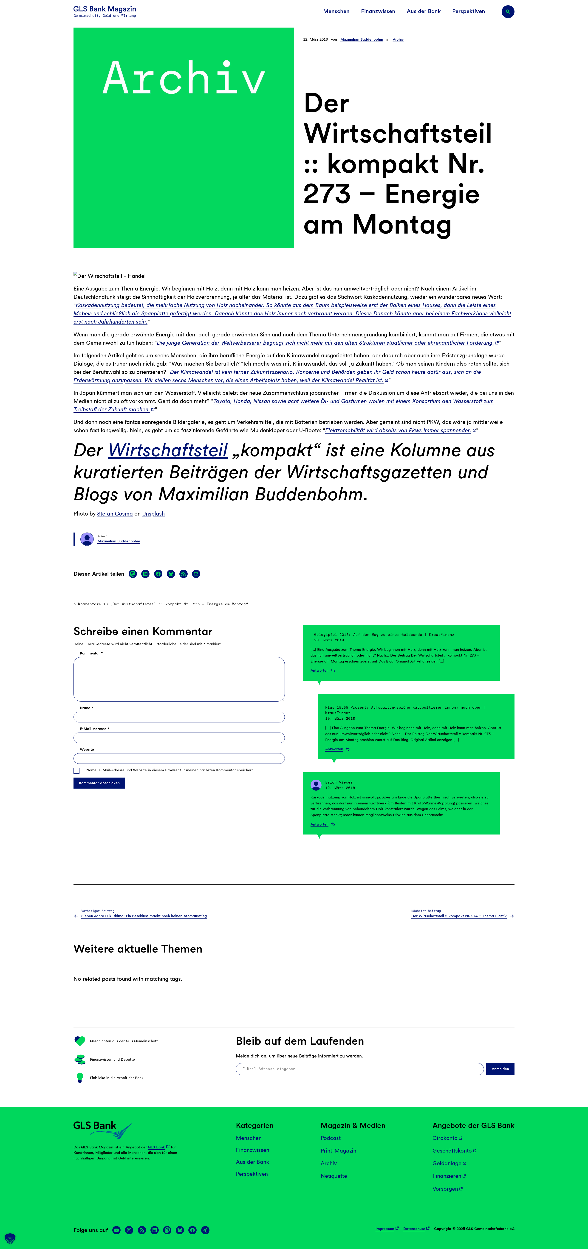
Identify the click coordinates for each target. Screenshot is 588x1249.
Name (86, 708)
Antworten (319, 670)
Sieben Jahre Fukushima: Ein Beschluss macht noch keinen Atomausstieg (144, 916)
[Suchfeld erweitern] (508, 11)
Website (87, 749)
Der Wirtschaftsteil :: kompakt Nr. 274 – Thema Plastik (459, 916)
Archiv (398, 39)
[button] (10, 1239)
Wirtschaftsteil (168, 450)
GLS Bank (156, 1147)
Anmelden (500, 1069)
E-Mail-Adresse (94, 729)
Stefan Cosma (115, 513)
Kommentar (91, 653)
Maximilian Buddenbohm (361, 39)
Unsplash (153, 513)
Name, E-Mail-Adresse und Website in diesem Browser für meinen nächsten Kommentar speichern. (170, 770)
